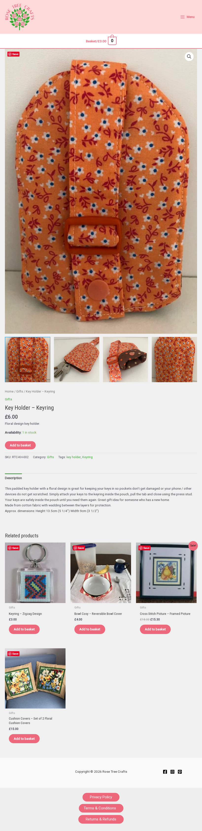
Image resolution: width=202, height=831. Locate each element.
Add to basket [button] (24, 629)
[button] (189, 56)
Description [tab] (13, 478)
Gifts (19, 391)
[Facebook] (165, 772)
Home (9, 391)
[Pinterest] (180, 772)
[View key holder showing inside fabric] (125, 359)
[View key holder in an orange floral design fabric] (27, 359)
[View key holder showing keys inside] (76, 359)
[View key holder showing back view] (174, 359)
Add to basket (20, 445)
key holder (74, 457)
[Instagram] (172, 772)
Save (15, 54)
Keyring (87, 457)
